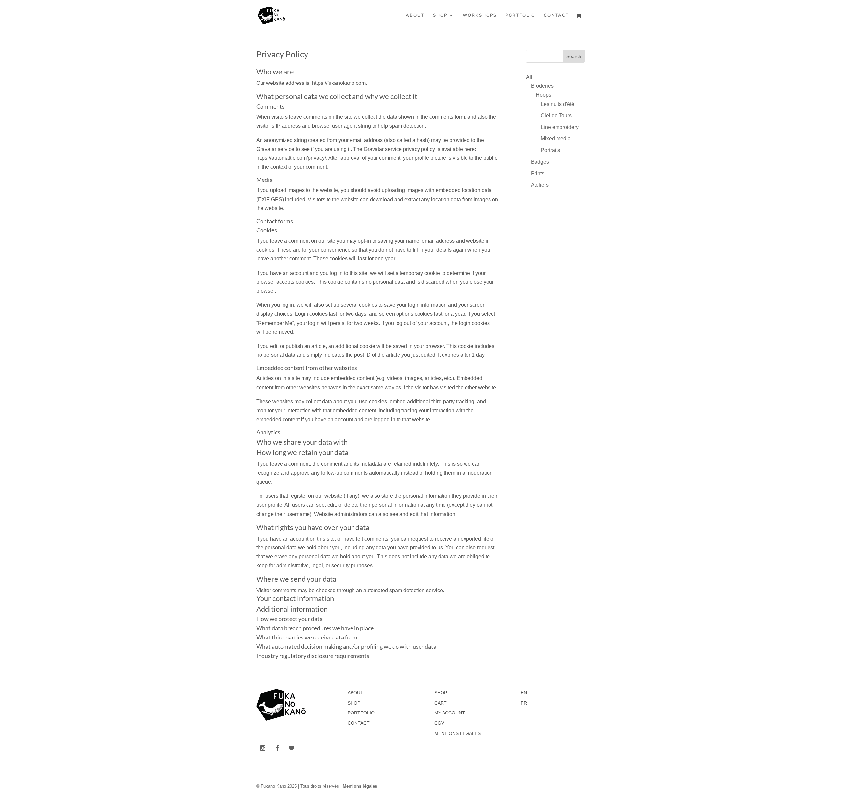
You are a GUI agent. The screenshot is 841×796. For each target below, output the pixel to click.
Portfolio (520, 15)
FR (524, 703)
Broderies (542, 86)
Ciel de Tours (556, 115)
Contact (556, 15)
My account (449, 712)
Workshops (480, 15)
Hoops (543, 95)
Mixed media (556, 138)
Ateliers (540, 185)
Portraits (550, 150)
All (529, 77)
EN (524, 692)
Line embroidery (560, 127)
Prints (537, 173)
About (415, 15)
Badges (540, 162)
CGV (439, 723)
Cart (440, 703)
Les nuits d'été (557, 104)
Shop (440, 15)
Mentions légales (457, 733)
